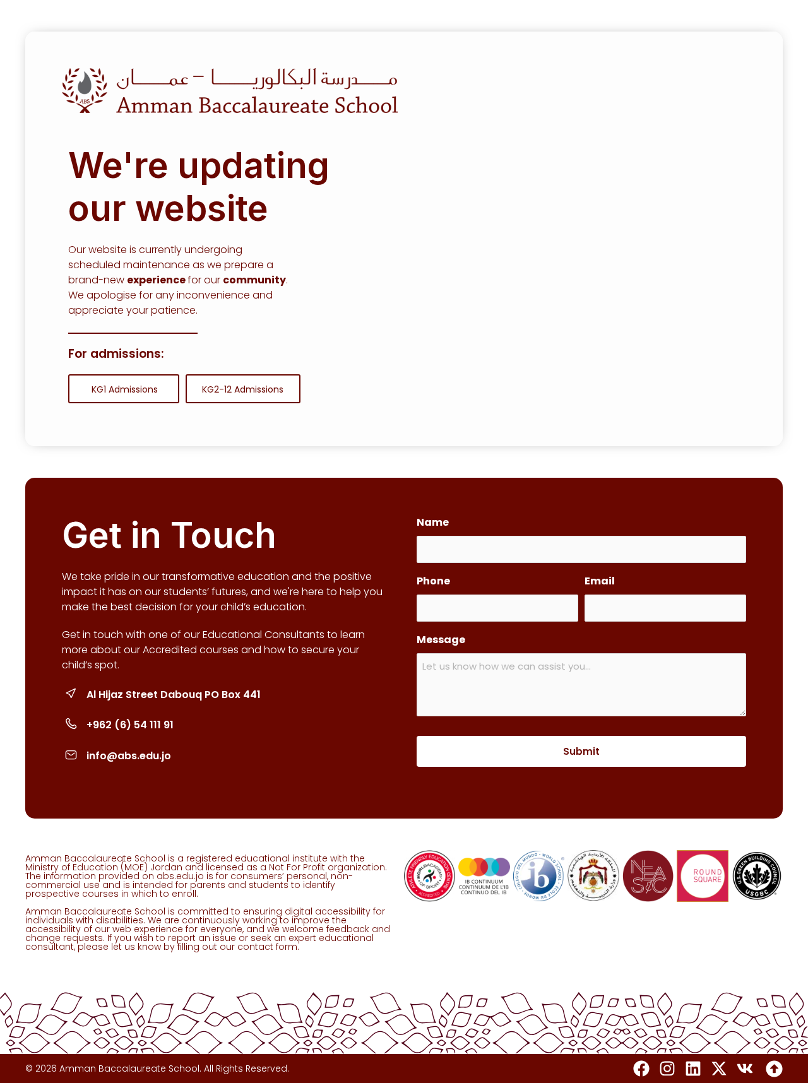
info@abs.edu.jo (128, 756)
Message (441, 639)
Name (433, 522)
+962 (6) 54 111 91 (130, 725)
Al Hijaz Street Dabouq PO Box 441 (173, 694)
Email (600, 581)
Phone (433, 581)
